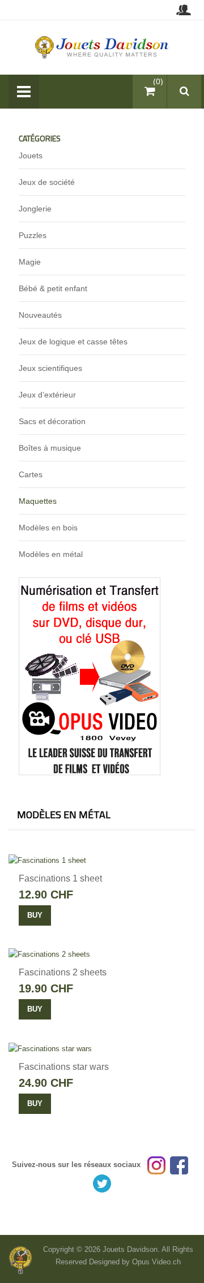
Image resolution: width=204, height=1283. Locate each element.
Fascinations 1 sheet (60, 878)
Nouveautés (40, 314)
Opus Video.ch (156, 1262)
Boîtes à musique (50, 447)
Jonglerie (35, 208)
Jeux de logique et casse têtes (73, 341)
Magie (30, 261)
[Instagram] (156, 1164)
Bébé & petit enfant (53, 288)
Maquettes (38, 501)
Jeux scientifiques (50, 368)
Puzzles (32, 235)
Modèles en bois (48, 527)
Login (183, 10)
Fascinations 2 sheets (63, 972)
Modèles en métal (51, 554)
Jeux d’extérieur (47, 394)
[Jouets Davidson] (102, 46)
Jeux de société (47, 182)
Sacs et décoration (52, 421)
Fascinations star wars (64, 1067)
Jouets (30, 155)
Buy (34, 915)
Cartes (30, 474)
